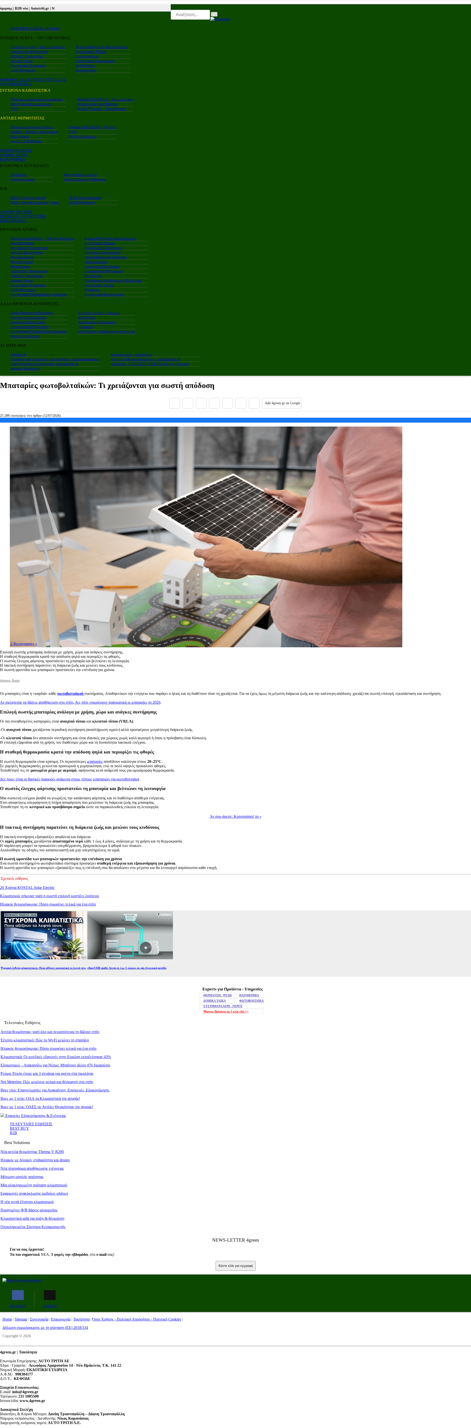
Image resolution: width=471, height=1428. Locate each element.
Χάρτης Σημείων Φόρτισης (85, 179)
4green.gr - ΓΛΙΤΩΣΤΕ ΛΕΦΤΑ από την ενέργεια (149, 364)
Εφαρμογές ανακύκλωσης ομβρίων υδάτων (34, 1193)
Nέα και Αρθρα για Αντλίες (32, 127)
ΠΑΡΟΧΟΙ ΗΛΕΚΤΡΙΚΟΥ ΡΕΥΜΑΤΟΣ (33, 80)
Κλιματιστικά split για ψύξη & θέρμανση (32, 1218)
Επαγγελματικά (23, 179)
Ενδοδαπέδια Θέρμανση (104, 271)
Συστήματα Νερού (99, 285)
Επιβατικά (18, 175)
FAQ (14, 109)
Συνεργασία (39, 1319)
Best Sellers (20, 136)
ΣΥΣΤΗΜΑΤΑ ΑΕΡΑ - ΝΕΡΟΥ (223, 1006)
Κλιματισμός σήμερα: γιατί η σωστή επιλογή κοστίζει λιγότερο (49, 896)
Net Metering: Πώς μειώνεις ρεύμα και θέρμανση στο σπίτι (46, 1082)
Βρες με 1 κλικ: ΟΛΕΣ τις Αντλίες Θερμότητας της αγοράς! (46, 1107)
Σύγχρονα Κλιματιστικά (29, 248)
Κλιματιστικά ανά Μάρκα (97, 104)
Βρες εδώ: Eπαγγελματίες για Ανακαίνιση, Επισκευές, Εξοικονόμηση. (55, 1090)
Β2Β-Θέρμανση (82, 202)
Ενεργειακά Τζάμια (91, 52)
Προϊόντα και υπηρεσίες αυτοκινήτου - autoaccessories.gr (55, 359)
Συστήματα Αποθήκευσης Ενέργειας (113, 280)
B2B (13, 1133)
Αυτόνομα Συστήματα (102, 266)
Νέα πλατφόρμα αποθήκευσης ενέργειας (32, 1168)
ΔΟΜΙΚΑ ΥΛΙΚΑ (214, 1000)
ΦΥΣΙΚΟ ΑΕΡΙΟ (13, 155)
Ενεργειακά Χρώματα (28, 66)
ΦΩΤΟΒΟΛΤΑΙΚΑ (15, 84)
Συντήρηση (93, 276)
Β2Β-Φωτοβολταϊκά (86, 198)
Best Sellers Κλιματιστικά (31, 104)
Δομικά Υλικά (22, 61)
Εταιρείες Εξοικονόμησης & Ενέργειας (35, 1116)
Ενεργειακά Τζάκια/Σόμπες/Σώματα (38, 294)
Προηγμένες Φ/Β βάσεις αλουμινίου (28, 1210)
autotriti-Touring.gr (25, 368)
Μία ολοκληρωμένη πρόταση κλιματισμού (33, 1185)
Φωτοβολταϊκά (22, 243)
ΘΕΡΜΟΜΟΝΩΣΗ (15, 150)
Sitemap (21, 1319)
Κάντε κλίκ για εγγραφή (236, 1266)
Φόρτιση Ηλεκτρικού (80, 175)
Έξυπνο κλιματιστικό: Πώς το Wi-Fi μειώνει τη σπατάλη (44, 1040)
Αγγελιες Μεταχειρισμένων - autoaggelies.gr (145, 359)
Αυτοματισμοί (87, 56)
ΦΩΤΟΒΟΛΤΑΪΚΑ (251, 1000)
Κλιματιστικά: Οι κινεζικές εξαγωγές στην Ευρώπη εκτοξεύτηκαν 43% (55, 1057)
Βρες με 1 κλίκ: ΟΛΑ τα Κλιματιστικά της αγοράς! (40, 1098)
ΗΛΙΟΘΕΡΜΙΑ (12, 159)
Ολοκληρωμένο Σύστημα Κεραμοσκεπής (32, 1227)
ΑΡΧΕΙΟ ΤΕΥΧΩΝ (16, 212)
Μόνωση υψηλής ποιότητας (21, 1177)
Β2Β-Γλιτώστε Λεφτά (28, 198)
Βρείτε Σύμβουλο (82, 136)
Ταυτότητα (81, 1319)
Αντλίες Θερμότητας (27, 252)
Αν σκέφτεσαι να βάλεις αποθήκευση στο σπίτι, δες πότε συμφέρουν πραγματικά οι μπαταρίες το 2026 (80, 702)
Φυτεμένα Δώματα (25, 336)
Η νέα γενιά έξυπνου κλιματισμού (27, 1202)
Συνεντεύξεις (86, 70)
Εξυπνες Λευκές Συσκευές (99, 313)
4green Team (10, 680)
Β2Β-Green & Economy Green (35, 202)
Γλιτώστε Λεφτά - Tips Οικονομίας (38, 47)
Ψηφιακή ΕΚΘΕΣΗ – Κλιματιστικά (105, 99)
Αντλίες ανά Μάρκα (26, 141)
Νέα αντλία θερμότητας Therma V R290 (32, 1152)
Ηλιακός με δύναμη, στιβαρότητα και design (35, 1160)
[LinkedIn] (241, 403)
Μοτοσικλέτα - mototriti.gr (131, 354)
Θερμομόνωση (22, 257)
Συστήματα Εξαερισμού (103, 248)
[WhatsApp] (227, 403)
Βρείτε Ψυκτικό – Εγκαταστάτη (101, 109)
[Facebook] (174, 403)
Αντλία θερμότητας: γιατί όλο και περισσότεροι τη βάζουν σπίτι (49, 1032)
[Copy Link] (254, 403)
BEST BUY (19, 1128)
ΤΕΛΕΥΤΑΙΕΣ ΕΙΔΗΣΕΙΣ (31, 1124)
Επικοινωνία (60, 1319)
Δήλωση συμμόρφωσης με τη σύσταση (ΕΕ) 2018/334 (45, 1327)
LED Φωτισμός (23, 70)
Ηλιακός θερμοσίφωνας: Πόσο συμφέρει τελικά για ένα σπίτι (48, 904)
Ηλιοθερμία (20, 266)
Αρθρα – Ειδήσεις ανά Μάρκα (34, 132)
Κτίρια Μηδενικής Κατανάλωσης (102, 47)
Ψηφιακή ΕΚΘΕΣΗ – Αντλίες (92, 127)
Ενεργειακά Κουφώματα (95, 61)
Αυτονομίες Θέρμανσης (29, 52)
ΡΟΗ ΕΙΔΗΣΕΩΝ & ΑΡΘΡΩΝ (35, 28)
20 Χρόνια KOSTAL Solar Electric (27, 887)
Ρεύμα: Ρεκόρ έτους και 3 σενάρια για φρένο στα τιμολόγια (46, 1073)
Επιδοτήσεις (85, 66)
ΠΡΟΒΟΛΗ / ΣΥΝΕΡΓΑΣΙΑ (23, 216)
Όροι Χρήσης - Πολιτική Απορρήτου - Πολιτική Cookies (136, 1319)
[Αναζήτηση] (214, 14)
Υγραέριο (92, 290)
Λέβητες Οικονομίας (27, 56)
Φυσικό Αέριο (22, 262)
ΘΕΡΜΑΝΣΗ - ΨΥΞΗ (217, 995)
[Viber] (214, 403)
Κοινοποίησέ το (236, 816)
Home (7, 1319)
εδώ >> (226, 1011)
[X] (188, 403)
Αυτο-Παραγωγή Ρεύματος (106, 257)
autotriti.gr (18, 354)
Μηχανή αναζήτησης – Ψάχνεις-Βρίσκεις (42, 238)
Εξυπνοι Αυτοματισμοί (102, 252)
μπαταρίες (95, 761)
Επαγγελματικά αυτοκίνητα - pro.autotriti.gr (44, 364)
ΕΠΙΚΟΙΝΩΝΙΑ (13, 221)
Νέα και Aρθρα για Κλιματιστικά (37, 99)
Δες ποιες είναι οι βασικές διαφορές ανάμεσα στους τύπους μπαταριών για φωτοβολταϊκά (69, 779)
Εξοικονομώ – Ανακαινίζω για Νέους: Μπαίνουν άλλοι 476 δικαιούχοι (55, 1065)
